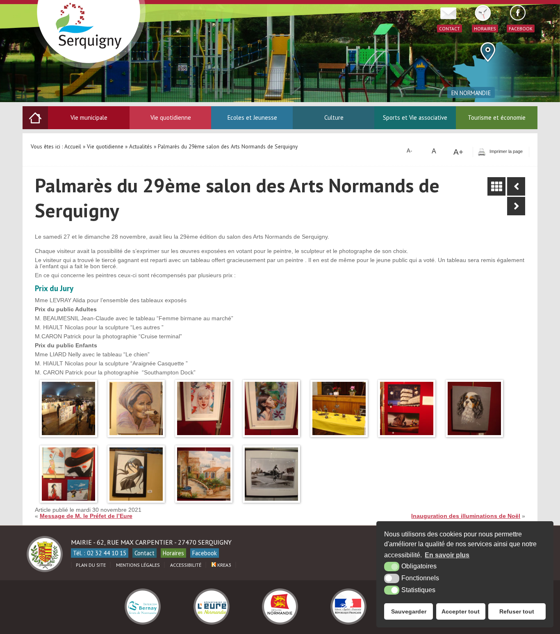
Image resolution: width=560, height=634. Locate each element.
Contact (144, 553)
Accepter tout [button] (461, 611)
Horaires (173, 553)
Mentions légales (138, 565)
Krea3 (223, 565)
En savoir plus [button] (447, 555)
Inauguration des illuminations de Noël (465, 516)
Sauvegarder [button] (408, 611)
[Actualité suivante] (516, 206)
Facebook (204, 553)
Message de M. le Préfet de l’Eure (86, 516)
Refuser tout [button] (516, 611)
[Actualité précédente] (516, 186)
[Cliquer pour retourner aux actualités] (496, 186)
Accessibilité (185, 565)
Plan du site (91, 565)
